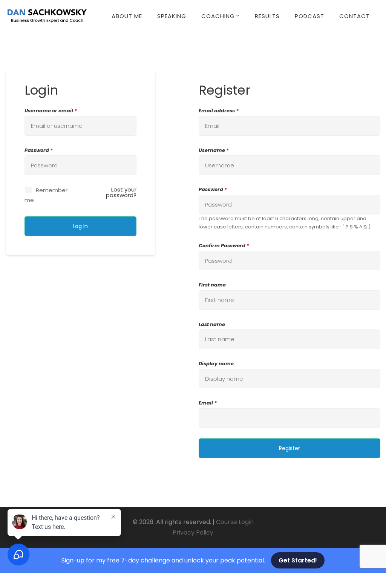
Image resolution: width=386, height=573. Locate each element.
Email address (219, 110)
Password (39, 150)
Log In (80, 226)
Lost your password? (121, 192)
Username (214, 150)
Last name (212, 324)
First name (212, 284)
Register (289, 448)
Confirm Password (224, 245)
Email (206, 402)
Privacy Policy (193, 532)
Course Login (235, 522)
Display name (216, 363)
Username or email (51, 110)
